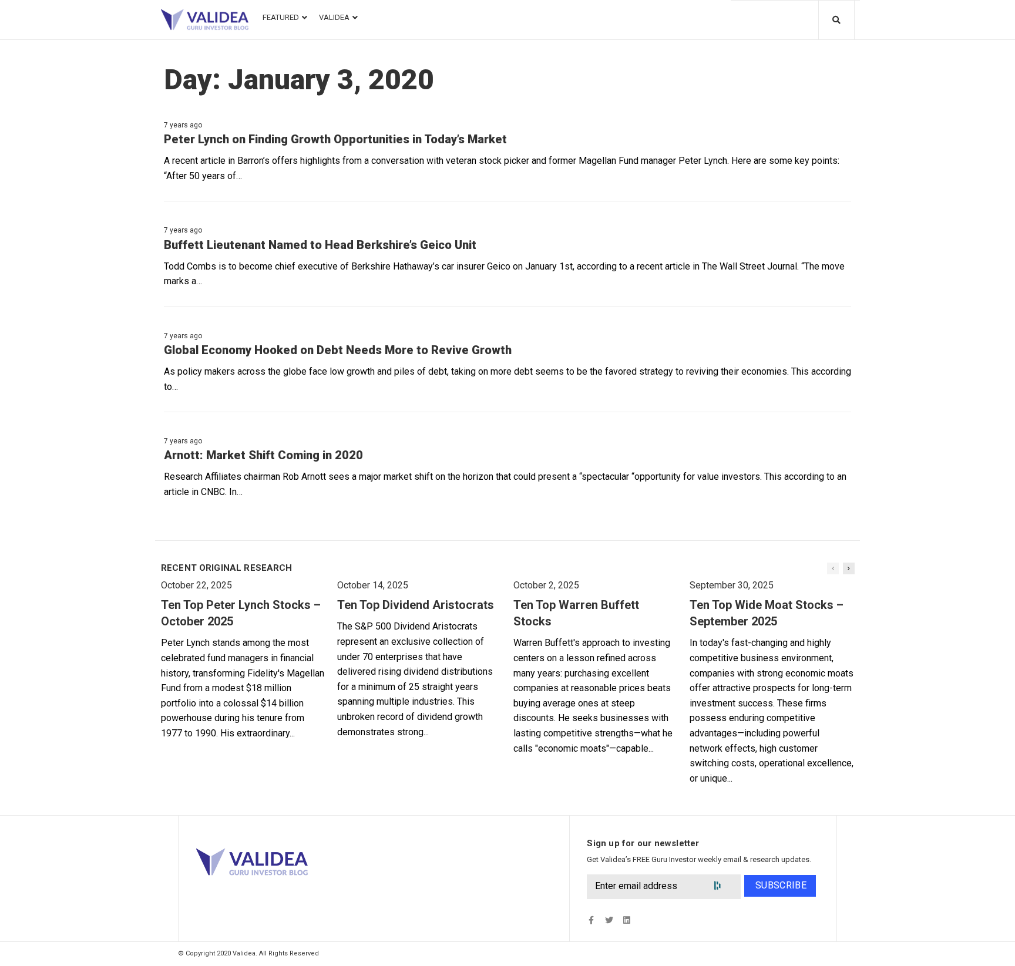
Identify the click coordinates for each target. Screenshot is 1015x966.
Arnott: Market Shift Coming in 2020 (263, 455)
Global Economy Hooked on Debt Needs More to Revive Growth (338, 350)
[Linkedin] (626, 919)
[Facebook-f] (591, 919)
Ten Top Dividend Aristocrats (415, 605)
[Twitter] (608, 919)
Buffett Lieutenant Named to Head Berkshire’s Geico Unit (320, 245)
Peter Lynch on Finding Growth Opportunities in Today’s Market (335, 139)
